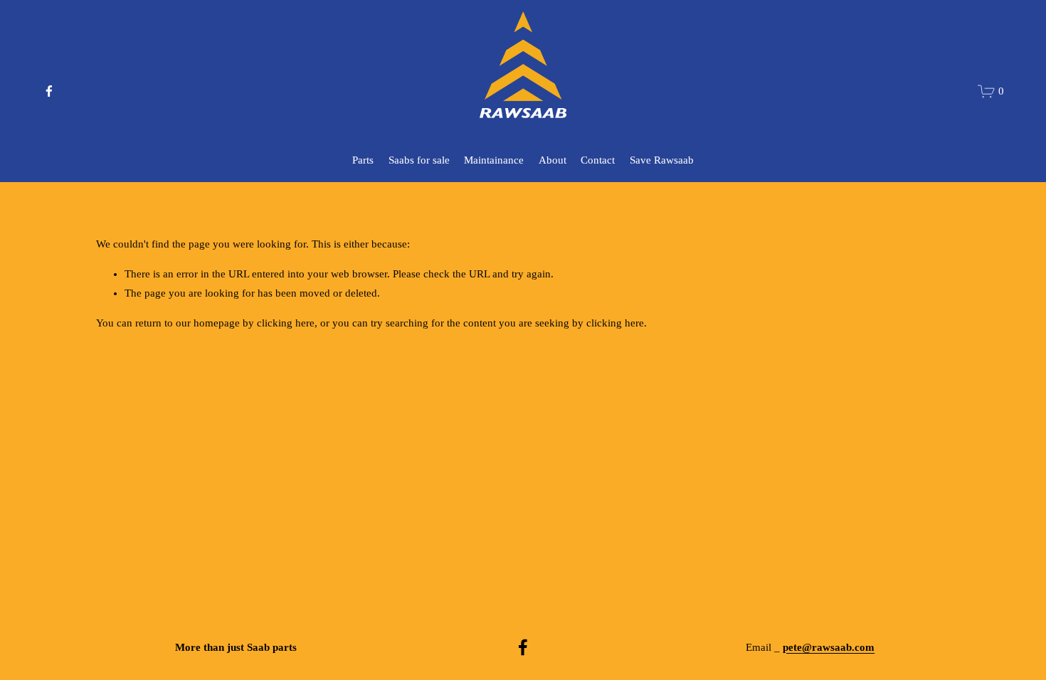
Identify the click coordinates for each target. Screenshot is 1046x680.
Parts (363, 160)
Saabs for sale (419, 160)
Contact (598, 160)
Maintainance (494, 160)
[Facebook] (49, 91)
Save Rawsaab (662, 160)
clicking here (286, 323)
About (552, 160)
